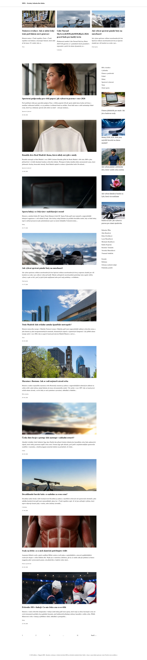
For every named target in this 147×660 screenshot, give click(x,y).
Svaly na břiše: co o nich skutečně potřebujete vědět (44, 551)
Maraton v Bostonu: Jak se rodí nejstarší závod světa (45, 381)
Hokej (23, 224)
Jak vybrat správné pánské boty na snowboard (42, 268)
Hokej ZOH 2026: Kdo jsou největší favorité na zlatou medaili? (112, 140)
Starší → (93, 635)
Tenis (23, 46)
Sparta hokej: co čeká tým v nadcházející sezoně (43, 211)
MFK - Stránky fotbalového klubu (33, 3)
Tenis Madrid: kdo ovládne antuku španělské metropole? (47, 324)
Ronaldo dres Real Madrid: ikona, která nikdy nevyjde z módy (49, 155)
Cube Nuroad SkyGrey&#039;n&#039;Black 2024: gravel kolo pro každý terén (73, 34)
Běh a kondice (25, 394)
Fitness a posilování (26, 563)
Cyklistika (59, 50)
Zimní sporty (95, 46)
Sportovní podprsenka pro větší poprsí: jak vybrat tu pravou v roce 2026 (53, 98)
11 (77, 635)
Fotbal (23, 450)
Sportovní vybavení (26, 111)
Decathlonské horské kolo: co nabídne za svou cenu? (44, 494)
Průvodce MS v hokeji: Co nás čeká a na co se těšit (44, 607)
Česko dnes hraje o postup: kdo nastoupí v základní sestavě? (48, 438)
